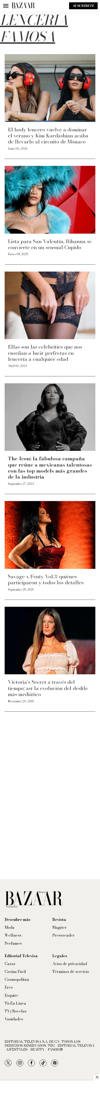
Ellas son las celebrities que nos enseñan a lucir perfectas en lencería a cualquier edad (45, 353)
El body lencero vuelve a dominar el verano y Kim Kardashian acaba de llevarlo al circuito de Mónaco (48, 136)
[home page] (23, 5)
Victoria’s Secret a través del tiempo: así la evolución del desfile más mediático (48, 688)
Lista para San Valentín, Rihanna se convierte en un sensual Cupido (50, 244)
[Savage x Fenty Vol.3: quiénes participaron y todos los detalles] (50, 535)
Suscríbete (83, 5)
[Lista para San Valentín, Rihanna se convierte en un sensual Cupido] (50, 200)
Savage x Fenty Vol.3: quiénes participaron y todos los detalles (45, 579)
